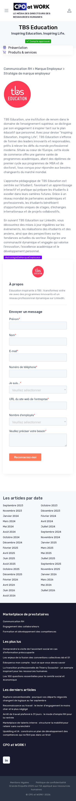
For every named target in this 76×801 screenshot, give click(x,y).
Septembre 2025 (51, 563)
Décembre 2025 (12, 574)
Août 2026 (9, 595)
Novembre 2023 (12, 510)
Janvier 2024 (11, 515)
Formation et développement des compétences (29, 631)
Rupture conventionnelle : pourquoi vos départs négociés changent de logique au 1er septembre (35, 699)
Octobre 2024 (11, 537)
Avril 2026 (9, 584)
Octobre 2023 (49, 505)
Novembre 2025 (50, 569)
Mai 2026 (46, 584)
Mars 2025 (47, 547)
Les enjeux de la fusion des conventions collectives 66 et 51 (36, 657)
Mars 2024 (9, 521)
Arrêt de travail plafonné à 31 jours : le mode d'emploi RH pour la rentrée (37, 716)
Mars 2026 (47, 579)
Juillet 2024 (48, 526)
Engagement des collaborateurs (21, 626)
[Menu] (7, 10)
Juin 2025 (9, 558)
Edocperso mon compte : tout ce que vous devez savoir (34, 662)
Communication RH (13, 621)
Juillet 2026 (48, 590)
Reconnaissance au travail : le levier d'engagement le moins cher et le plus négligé (36, 707)
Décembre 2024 (12, 542)
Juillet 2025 (48, 558)
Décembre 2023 (50, 510)
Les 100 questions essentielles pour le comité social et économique (34, 678)
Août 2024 (9, 531)
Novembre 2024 (50, 537)
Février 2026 (10, 579)
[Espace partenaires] (69, 10)
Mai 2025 (46, 553)
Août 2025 (9, 563)
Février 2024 (48, 515)
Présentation (17, 48)
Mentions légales (19, 782)
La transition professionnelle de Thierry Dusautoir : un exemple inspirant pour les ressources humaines (38, 669)
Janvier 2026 (49, 574)
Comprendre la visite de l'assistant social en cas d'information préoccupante (30, 651)
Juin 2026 (9, 590)
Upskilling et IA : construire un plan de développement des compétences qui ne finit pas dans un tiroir (35, 733)
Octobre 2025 (11, 569)
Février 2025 (10, 547)
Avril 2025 (9, 553)
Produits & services (22, 52)
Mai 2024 (8, 526)
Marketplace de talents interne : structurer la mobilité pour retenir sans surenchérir (35, 724)
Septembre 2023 (13, 505)
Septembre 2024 (51, 531)
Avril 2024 (47, 521)
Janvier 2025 (49, 542)
